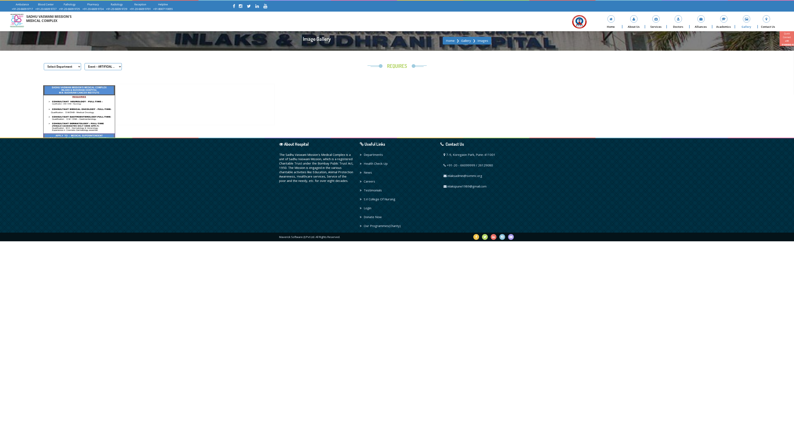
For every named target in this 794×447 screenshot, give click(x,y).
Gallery (466, 40)
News (368, 172)
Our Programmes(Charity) (382, 226)
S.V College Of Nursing (379, 199)
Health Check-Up (376, 163)
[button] (633, 22)
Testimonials (373, 190)
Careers (369, 181)
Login (367, 208)
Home (450, 40)
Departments (373, 155)
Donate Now (373, 217)
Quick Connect (788, 39)
